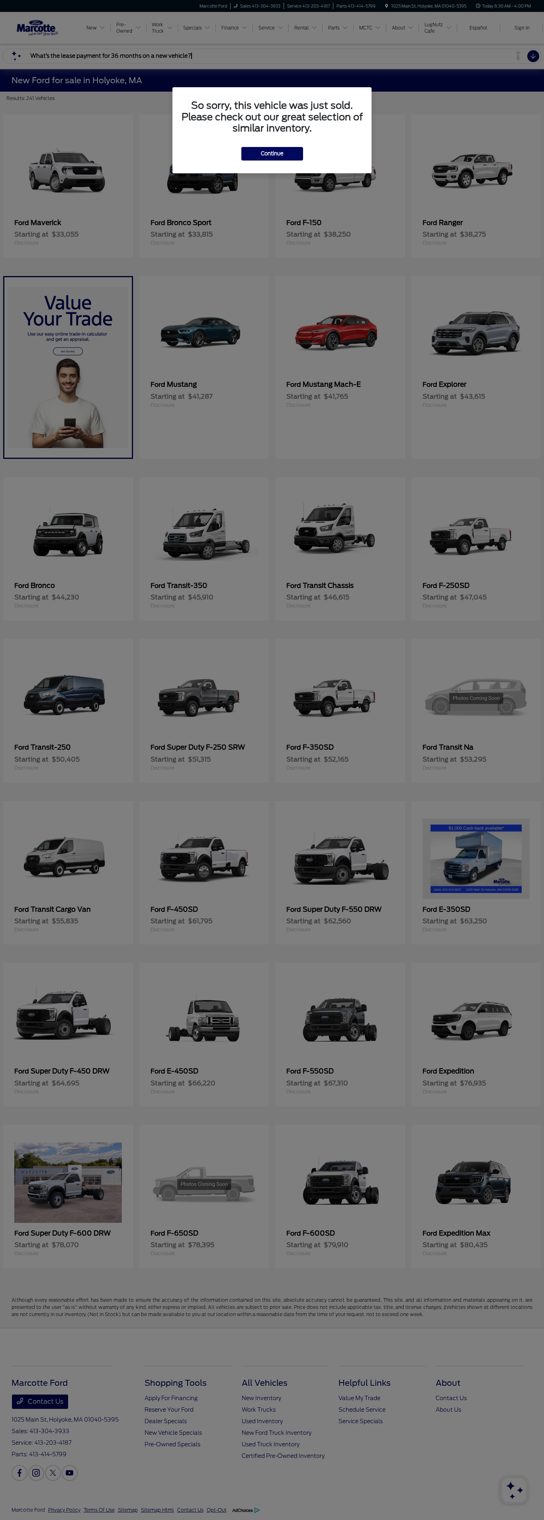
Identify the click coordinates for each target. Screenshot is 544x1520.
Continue (272, 154)
